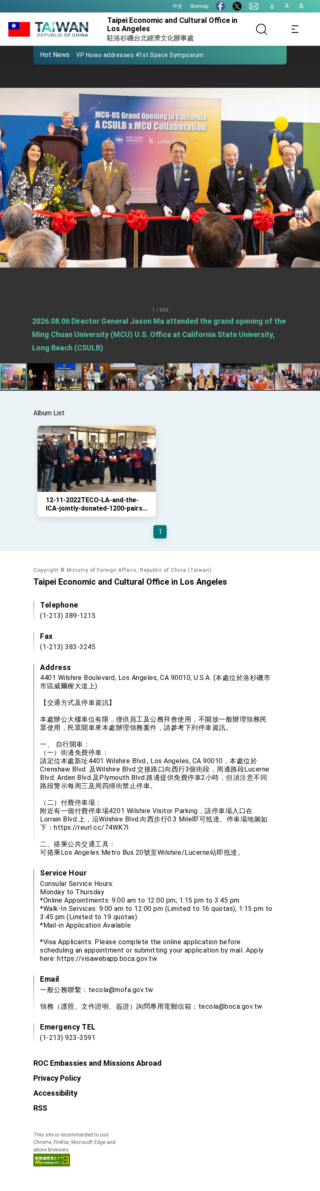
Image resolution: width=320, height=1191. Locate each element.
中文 (177, 6)
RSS (40, 1108)
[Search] (261, 29)
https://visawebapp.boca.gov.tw (107, 959)
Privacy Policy (57, 1078)
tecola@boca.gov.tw (230, 1006)
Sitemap (199, 6)
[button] (46, 54)
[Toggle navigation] (295, 29)
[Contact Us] (253, 6)
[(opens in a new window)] (220, 6)
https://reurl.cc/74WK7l (91, 827)
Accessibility (55, 1093)
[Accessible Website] (51, 1164)
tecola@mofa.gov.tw (120, 990)
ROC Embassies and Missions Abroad (97, 1063)
